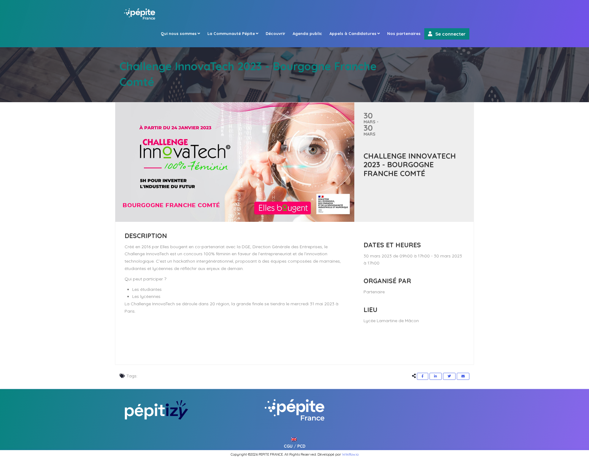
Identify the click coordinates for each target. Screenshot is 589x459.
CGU (288, 446)
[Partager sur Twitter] (449, 376)
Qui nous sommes (179, 33)
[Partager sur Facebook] (422, 376)
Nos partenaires (404, 33)
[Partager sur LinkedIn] (435, 376)
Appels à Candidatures (352, 33)
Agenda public (307, 33)
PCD (301, 446)
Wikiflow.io (350, 454)
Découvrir (275, 33)
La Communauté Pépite (231, 33)
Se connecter (450, 34)
